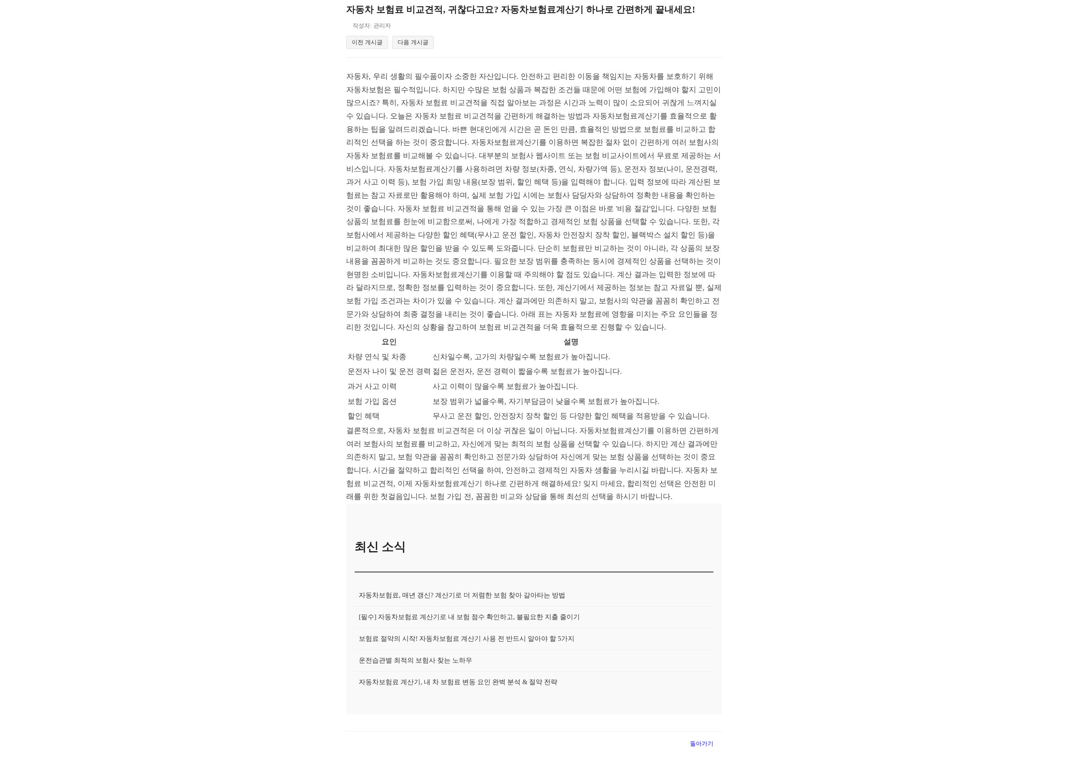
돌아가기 (701, 743)
